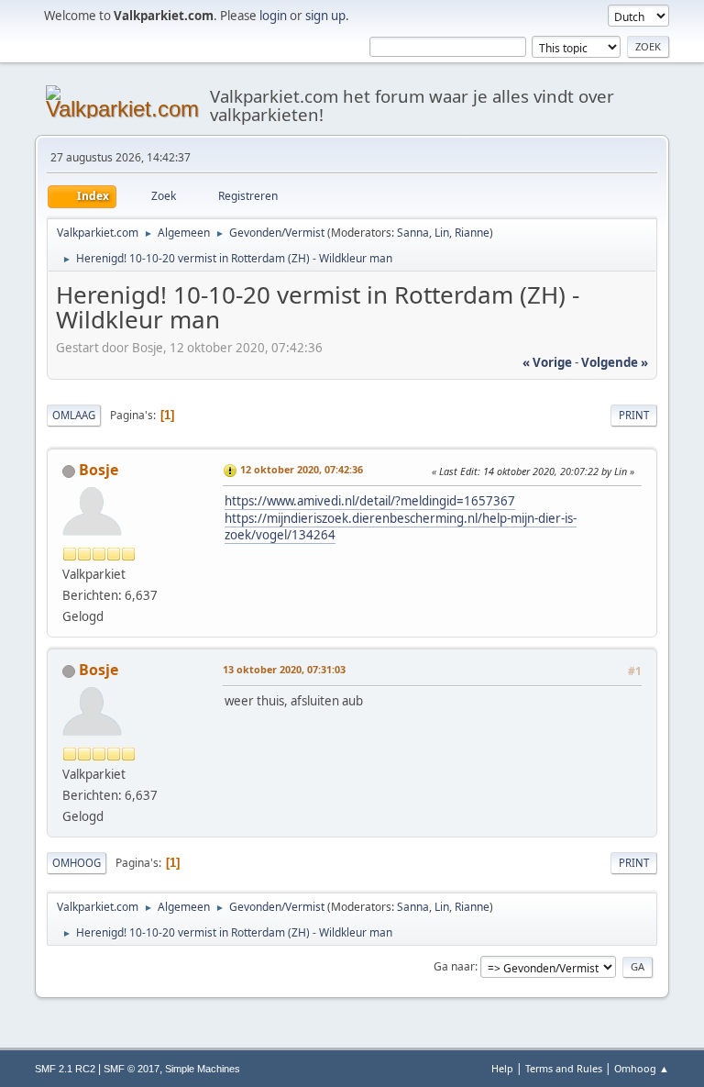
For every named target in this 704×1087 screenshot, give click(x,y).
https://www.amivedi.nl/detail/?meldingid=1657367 (370, 501)
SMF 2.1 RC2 (65, 1068)
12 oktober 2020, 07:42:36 (301, 469)
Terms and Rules (563, 1068)
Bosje (98, 470)
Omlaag (73, 415)
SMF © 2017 (132, 1068)
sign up (325, 15)
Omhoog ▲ (641, 1068)
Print (634, 415)
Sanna (413, 232)
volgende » (614, 362)
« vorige (547, 362)
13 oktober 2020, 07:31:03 (284, 669)
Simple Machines (202, 1068)
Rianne (472, 232)
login (273, 15)
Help (502, 1068)
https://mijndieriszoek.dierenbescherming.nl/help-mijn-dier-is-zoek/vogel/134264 (401, 527)
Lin (441, 232)
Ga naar (454, 966)
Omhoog (76, 863)
